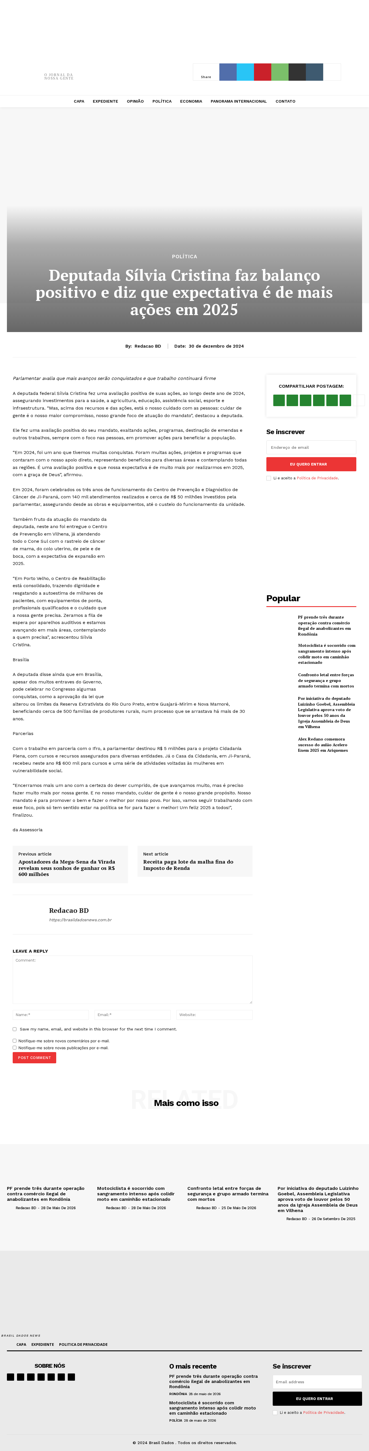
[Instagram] (20, 1377)
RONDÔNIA (178, 1394)
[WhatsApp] (280, 72)
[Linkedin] (30, 1377)
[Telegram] (51, 1377)
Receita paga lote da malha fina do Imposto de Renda (188, 865)
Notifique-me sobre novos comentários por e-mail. (64, 1041)
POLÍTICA (184, 256)
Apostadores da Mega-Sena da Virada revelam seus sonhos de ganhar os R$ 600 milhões (66, 868)
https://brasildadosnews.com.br (80, 919)
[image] (131, 1377)
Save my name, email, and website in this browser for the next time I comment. (98, 1029)
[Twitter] (245, 72)
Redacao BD (148, 346)
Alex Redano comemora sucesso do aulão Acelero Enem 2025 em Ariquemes (323, 744)
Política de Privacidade (317, 478)
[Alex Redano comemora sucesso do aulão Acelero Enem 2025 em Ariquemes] (279, 744)
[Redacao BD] (26, 914)
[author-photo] (10, 1208)
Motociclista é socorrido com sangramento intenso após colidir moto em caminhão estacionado (326, 653)
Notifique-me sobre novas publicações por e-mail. (63, 1047)
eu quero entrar (308, 464)
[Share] (41, 1377)
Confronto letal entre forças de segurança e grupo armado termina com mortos (326, 680)
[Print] (297, 72)
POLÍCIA (175, 1420)
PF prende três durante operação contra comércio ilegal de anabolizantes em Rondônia (324, 625)
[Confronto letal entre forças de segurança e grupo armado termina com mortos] (279, 680)
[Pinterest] (262, 72)
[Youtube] (71, 1377)
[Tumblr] (314, 72)
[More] (332, 72)
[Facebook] (228, 72)
